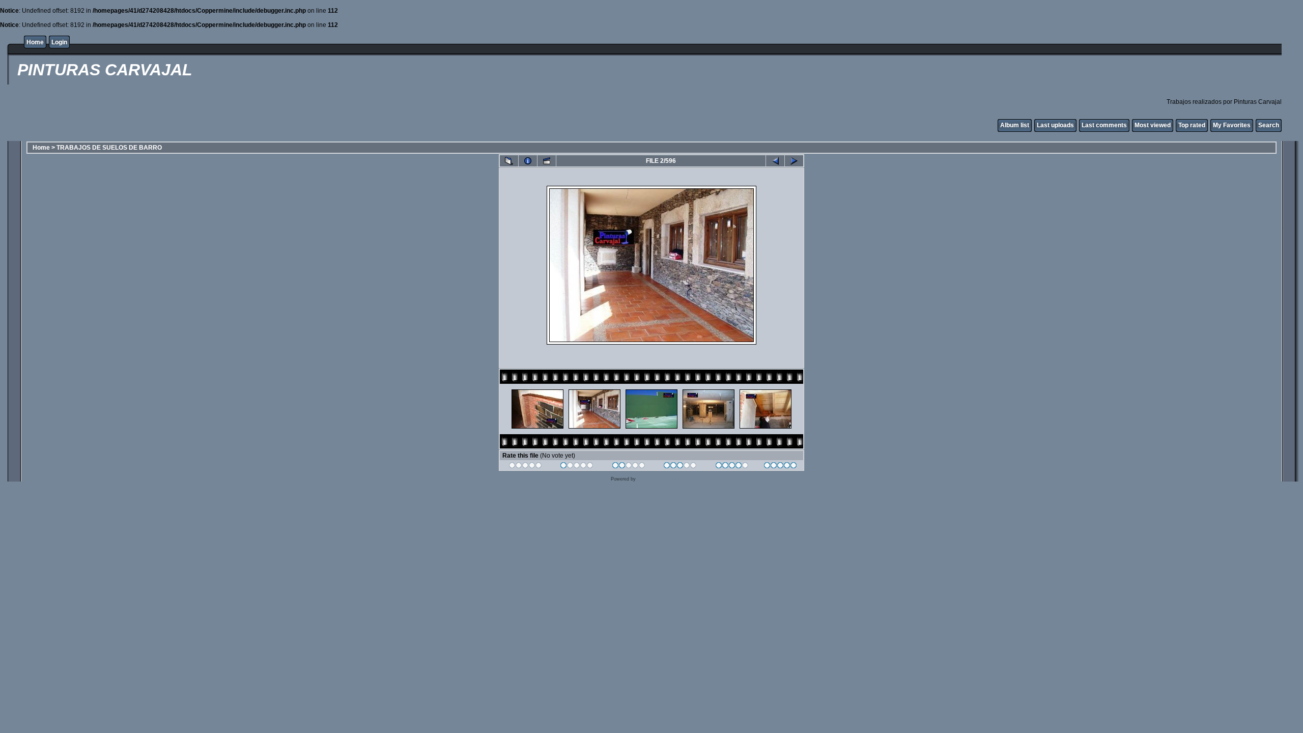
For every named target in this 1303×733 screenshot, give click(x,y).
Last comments (1104, 125)
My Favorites (1232, 125)
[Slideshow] (546, 160)
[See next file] (794, 160)
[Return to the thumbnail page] (509, 160)
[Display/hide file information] (528, 160)
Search (1268, 125)
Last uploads (1055, 125)
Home (35, 42)
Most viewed (1153, 125)
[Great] (780, 466)
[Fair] (628, 466)
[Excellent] (732, 466)
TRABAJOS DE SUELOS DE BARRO (109, 147)
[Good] (680, 466)
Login (59, 42)
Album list (1014, 125)
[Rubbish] (525, 466)
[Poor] (576, 466)
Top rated (1191, 125)
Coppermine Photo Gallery (665, 479)
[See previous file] (775, 160)
